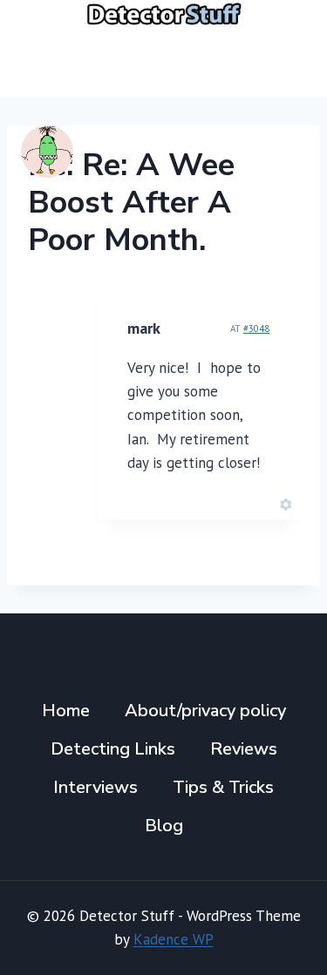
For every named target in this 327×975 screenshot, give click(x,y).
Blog (164, 825)
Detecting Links (113, 749)
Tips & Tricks (223, 787)
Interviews (95, 787)
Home (66, 710)
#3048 (256, 328)
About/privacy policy (205, 710)
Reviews (243, 749)
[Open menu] (285, 62)
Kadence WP (173, 939)
